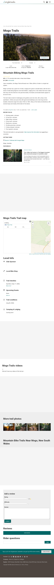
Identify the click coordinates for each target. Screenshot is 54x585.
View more (27, 533)
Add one (8, 295)
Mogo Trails (29, 26)
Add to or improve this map (34, 254)
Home (4, 26)
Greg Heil (11, 109)
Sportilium (9, 284)
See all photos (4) (44, 57)
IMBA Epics (26, 562)
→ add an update (33, 109)
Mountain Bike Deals (42, 562)
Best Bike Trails (18, 562)
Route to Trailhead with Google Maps (14, 140)
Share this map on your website (45, 254)
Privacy (26, 564)
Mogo (26, 26)
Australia (15, 26)
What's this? (8, 285)
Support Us (16, 559)
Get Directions (16, 62)
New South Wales (21, 26)
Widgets (22, 559)
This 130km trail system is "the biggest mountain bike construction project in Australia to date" (37, 153)
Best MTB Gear (33, 562)
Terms (23, 564)
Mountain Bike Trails (9, 26)
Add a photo (25, 62)
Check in (37, 62)
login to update (9, 305)
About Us (11, 559)
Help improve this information (31, 132)
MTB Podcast (11, 562)
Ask (47, 542)
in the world (11, 80)
